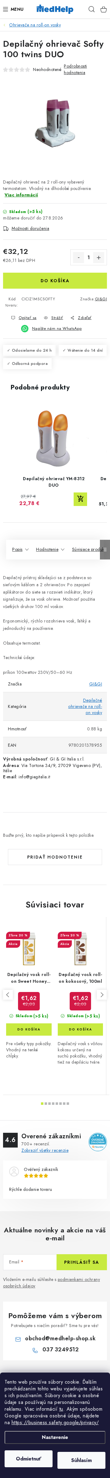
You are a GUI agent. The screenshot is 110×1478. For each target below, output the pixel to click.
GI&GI (101, 299)
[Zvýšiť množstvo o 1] (98, 257)
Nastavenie (55, 1437)
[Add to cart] (80, 499)
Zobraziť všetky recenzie (44, 1150)
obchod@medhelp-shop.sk (60, 1338)
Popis (17, 549)
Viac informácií (21, 195)
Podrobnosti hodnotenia (75, 69)
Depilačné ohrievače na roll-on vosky (85, 706)
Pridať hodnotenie (55, 857)
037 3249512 (60, 1350)
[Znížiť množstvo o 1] (78, 257)
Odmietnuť (28, 1458)
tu (61, 1409)
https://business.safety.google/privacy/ (55, 1422)
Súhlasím (81, 1460)
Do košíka (55, 281)
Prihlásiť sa (81, 1262)
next (102, 995)
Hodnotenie (47, 549)
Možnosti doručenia (30, 228)
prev (8, 995)
